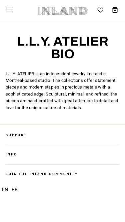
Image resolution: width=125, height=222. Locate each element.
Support (16, 135)
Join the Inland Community (42, 174)
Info (11, 154)
